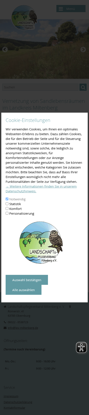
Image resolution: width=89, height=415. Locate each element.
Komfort (15, 208)
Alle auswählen (23, 290)
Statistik (15, 204)
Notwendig (17, 199)
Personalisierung (21, 213)
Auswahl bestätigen (26, 280)
